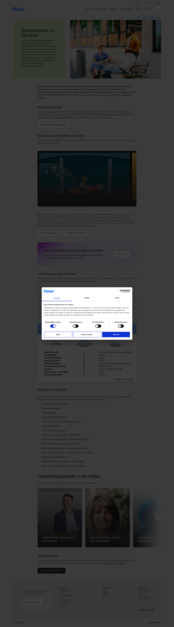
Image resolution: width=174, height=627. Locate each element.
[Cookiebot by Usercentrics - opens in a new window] (121, 291)
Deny (58, 334)
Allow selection (87, 334)
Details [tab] (87, 298)
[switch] (76, 326)
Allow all (116, 334)
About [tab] (117, 298)
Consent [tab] (57, 298)
